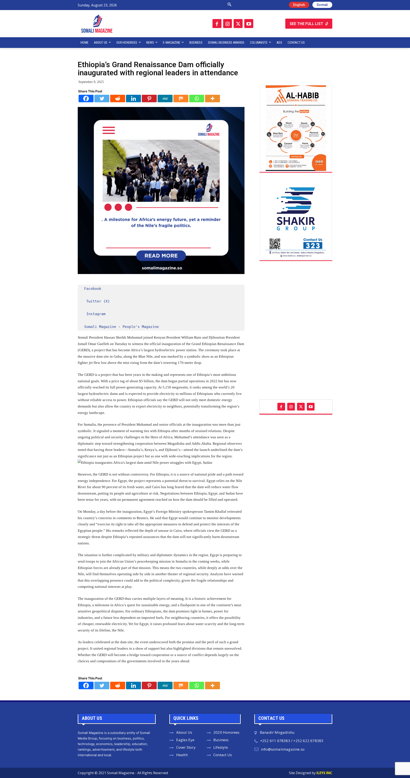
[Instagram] (227, 23)
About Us (184, 732)
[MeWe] (165, 98)
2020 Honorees (226, 732)
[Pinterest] (149, 98)
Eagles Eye (185, 739)
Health (182, 754)
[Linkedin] (133, 98)
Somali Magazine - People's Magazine (121, 327)
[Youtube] (248, 23)
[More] (212, 98)
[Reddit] (117, 98)
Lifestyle (220, 747)
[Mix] (180, 98)
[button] (184, 5)
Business (221, 739)
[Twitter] (238, 23)
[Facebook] (216, 23)
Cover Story (186, 747)
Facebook (92, 288)
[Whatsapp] (196, 98)
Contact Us (222, 754)
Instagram (95, 314)
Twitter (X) (98, 301)
